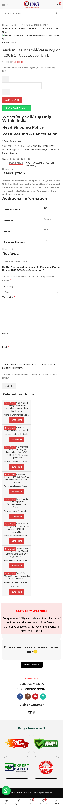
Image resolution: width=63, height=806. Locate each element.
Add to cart (12, 100)
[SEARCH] (57, 13)
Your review (8, 296)
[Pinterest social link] (18, 159)
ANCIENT (16, 25)
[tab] (16, 163)
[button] (31, 108)
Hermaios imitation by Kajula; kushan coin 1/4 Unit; (25, 434)
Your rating (8, 286)
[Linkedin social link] (22, 159)
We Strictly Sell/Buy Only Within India (26, 119)
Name (5, 333)
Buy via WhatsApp (16, 107)
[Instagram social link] (28, 696)
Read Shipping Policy (23, 127)
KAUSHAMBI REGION (35, 25)
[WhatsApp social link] (25, 159)
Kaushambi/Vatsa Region (47, 149)
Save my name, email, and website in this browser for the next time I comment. (29, 366)
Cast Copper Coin (25, 149)
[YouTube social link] (35, 696)
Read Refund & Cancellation (30, 134)
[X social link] (14, 159)
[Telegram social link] (29, 159)
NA (45, 208)
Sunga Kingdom (9, 153)
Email (5, 347)
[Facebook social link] (10, 159)
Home (5, 25)
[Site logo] (31, 4)
